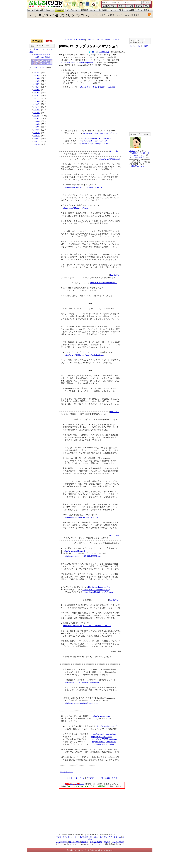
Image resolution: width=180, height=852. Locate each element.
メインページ (79, 39)
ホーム (31, 10)
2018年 (36, 95)
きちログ (107, 842)
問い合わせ (94, 837)
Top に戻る (114, 151)
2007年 (36, 127)
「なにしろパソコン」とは (66, 837)
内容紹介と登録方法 (41, 54)
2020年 (36, 90)
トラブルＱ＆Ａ (72, 10)
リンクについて (62, 842)
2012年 (36, 113)
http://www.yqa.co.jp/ (101, 716)
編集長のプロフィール (139, 134)
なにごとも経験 (96, 842)
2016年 (36, 101)
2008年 (36, 124)
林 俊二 (132, 151)
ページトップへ (66, 772)
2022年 (36, 84)
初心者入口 (41, 10)
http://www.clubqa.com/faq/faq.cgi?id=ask (95, 143)
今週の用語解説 (99, 87)
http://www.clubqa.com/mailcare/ (93, 141)
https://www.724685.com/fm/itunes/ (98, 592)
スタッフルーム (115, 837)
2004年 (36, 135)
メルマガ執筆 (138, 157)
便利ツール (107, 10)
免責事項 (84, 842)
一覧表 (145, 46)
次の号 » (115, 39)
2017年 (36, 98)
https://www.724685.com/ (109, 159)
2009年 (36, 121)
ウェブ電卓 (118, 10)
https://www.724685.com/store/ (75, 208)
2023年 (36, 81)
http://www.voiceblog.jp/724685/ (77, 551)
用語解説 (84, 10)
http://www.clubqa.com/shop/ (104, 734)
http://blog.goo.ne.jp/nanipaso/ (98, 138)
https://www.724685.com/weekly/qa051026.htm (84, 355)
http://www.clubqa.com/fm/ (99, 587)
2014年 (36, 107)
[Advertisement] (89, 28)
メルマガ (60, 10)
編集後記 (111, 87)
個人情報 (103, 837)
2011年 (36, 115)
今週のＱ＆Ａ (84, 87)
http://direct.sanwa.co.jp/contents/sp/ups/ (82, 517)
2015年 (36, 104)
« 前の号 (68, 39)
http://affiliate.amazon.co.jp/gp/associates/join (83, 187)
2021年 (36, 87)
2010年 (36, 118)
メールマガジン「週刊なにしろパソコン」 (60, 15)
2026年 (36, 72)
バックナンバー (92, 39)
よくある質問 (83, 837)
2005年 (36, 133)
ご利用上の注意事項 (41, 57)
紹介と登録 (105, 39)
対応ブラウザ (74, 842)
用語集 (146, 10)
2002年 (36, 141)
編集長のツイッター (139, 166)
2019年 (36, 92)
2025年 (36, 75)
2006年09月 (104, 52)
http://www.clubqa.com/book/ (104, 742)
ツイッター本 (95, 10)
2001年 (36, 144)
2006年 (36, 130)
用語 (138, 46)
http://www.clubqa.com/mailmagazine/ (77, 62)
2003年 (36, 138)
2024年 (36, 78)
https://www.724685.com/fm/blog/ (96, 590)
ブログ (139, 10)
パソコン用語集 (118, 842)
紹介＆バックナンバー (40, 46)
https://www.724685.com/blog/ (104, 739)
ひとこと (51, 10)
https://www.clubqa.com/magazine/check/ (100, 133)
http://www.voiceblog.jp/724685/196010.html (83, 556)
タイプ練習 (129, 10)
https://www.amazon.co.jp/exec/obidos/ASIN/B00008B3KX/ (87, 626)
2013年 (36, 110)
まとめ (132, 46)
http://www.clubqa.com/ (107, 726)
